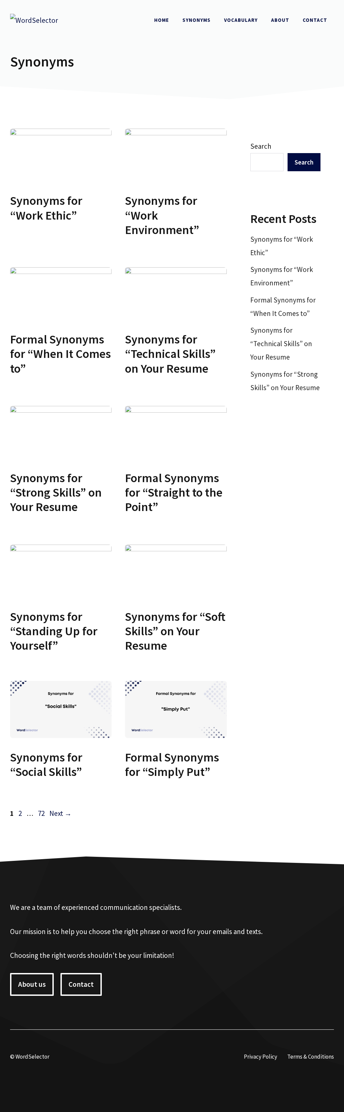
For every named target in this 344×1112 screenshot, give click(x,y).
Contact (315, 20)
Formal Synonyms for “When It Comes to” (60, 354)
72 (42, 813)
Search (260, 146)
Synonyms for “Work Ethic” (46, 208)
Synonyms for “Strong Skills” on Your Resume (56, 492)
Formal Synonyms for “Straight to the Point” (173, 492)
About (280, 20)
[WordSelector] (34, 19)
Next (60, 813)
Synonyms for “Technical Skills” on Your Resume (170, 354)
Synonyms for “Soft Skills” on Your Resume (175, 631)
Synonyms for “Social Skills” (46, 764)
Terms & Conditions (310, 1056)
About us (32, 984)
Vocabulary (241, 20)
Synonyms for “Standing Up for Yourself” (53, 631)
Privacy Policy (260, 1056)
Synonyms (196, 20)
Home (161, 20)
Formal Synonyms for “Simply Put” (172, 764)
